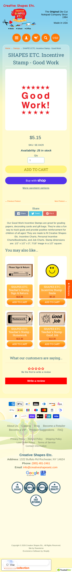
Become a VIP (17, 429)
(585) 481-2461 (41, 463)
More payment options (36, 188)
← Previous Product (13, 201)
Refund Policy (35, 439)
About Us (12, 425)
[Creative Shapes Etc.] (19, 17)
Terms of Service (47, 442)
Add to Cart (19, 302)
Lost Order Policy (26, 442)
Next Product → (61, 201)
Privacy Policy (17, 439)
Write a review (36, 380)
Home (7, 48)
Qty (36, 155)
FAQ (60, 429)
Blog (37, 425)
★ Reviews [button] (68, 289)
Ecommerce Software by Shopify (36, 551)
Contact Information (36, 446)
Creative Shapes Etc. (34, 545)
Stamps (16, 48)
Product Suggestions (41, 429)
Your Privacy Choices (29, 562)
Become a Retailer (54, 425)
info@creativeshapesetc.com (40, 467)
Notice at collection (16, 568)
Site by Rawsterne (36, 548)
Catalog (26, 425)
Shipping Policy (54, 439)
